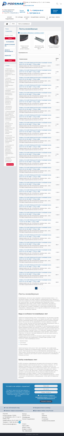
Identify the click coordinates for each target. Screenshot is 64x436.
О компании (45, 419)
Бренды (24, 414)
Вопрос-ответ (26, 427)
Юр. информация (27, 431)
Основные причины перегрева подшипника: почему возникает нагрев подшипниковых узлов (10, 82)
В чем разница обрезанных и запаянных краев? (32, 32)
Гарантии (44, 415)
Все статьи (10, 164)
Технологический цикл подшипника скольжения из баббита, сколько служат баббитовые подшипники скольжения (10, 115)
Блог (43, 414)
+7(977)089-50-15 (34, 13)
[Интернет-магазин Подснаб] (12, 4)
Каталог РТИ (26, 415)
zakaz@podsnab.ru (7, 11)
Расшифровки (26, 417)
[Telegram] (28, 10)
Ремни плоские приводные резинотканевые (24, 47)
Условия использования (48, 420)
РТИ (13, 24)
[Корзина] (61, 4)
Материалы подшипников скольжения (8, 108)
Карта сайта (25, 425)
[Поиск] (57, 4)
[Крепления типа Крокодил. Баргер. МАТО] (39, 39)
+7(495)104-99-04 (37, 10)
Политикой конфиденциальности (46, 398)
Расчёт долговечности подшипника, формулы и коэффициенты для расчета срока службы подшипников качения (10, 127)
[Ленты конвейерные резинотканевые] (54, 39)
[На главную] (7, 23)
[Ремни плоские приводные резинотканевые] (25, 39)
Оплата (24, 424)
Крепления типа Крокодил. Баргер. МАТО (39, 47)
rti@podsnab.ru (14, 12)
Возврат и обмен (27, 429)
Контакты (44, 417)
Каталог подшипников (28, 419)
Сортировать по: (23, 52)
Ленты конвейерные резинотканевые (53, 46)
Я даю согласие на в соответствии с (46, 397)
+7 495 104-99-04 (13, 422)
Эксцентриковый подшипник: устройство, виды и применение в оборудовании (10, 91)
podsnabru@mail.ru (11, 424)
